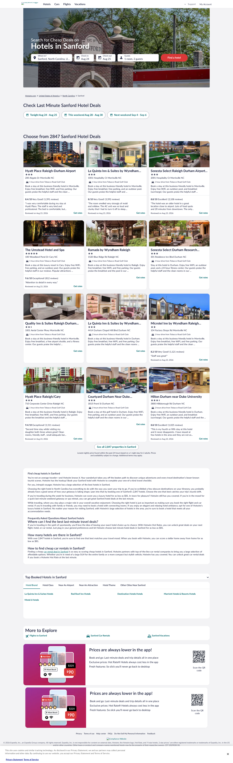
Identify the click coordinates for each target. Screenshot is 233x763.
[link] (55, 636)
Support (192, 4)
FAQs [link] (110, 734)
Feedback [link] (151, 734)
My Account (206, 4)
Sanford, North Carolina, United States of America (55, 59)
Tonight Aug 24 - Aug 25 (43, 115)
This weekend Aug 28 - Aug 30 (85, 115)
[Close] (227, 753)
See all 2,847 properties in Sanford (116, 447)
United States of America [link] (49, 96)
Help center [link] (101, 734)
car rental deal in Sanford (56, 552)
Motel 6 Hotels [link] (32, 600)
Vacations (79, 4)
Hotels (47, 4)
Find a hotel (174, 57)
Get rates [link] (78, 213)
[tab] (31, 585)
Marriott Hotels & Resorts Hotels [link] (180, 594)
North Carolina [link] (68, 96)
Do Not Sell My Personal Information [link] (129, 734)
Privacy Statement (14, 760)
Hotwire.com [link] (30, 96)
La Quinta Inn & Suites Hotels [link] (39, 594)
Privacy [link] (79, 734)
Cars (56, 4)
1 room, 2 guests (133, 59)
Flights (67, 4)
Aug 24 (85, 59)
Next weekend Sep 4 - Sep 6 (130, 115)
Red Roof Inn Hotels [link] (81, 594)
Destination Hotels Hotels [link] (130, 594)
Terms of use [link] (89, 734)
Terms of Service (31, 760)
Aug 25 (107, 59)
